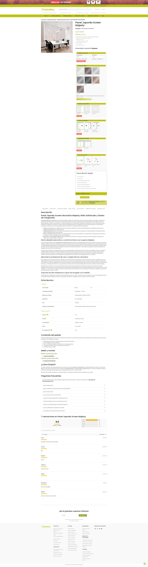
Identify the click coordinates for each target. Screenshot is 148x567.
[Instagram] (97, 528)
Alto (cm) (94, 55)
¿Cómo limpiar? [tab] (80, 208)
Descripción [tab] (45, 208)
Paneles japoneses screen (63, 19)
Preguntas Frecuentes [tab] (91, 208)
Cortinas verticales (55, 15)
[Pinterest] (99, 528)
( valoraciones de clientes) (87, 28)
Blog (103, 15)
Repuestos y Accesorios (93, 15)
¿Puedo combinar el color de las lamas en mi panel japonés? (57, 388)
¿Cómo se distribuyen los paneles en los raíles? (53, 407)
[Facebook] (95, 528)
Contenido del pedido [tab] (62, 208)
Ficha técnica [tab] (53, 208)
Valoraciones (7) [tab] (101, 208)
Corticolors (43, 19)
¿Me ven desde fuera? (48, 385)
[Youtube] (101, 528)
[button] (74, 385)
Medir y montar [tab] (71, 208)
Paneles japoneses (67, 15)
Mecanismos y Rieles (79, 15)
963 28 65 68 (92, 379)
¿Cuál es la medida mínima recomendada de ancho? (55, 401)
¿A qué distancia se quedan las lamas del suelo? (54, 410)
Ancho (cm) (79, 55)
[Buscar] (90, 9)
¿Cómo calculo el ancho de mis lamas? (52, 395)
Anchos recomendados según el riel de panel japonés (55, 404)
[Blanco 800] (57, 37)
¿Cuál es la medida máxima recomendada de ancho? (55, 398)
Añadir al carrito (84, 197)
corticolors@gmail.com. (48, 381)
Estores (46, 15)
